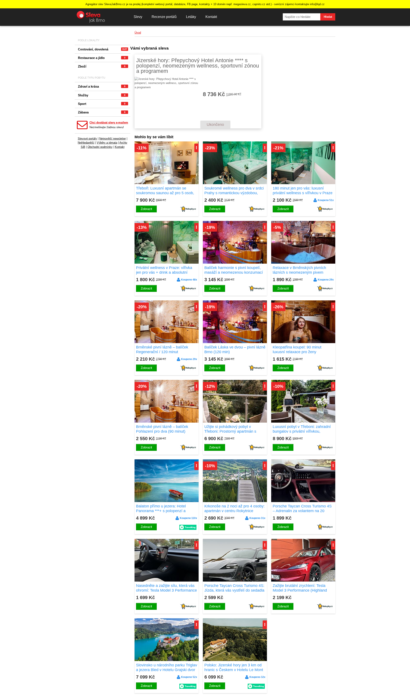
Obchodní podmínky (100, 146)
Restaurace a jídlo (101, 58)
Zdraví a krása (101, 86)
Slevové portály (87, 138)
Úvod (138, 32)
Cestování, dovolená (102, 49)
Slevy (138, 17)
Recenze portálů (164, 17)
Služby (101, 95)
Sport (101, 104)
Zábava (101, 112)
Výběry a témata (107, 142)
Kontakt (211, 17)
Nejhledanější (86, 142)
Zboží (101, 66)
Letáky (191, 17)
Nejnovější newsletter (112, 138)
